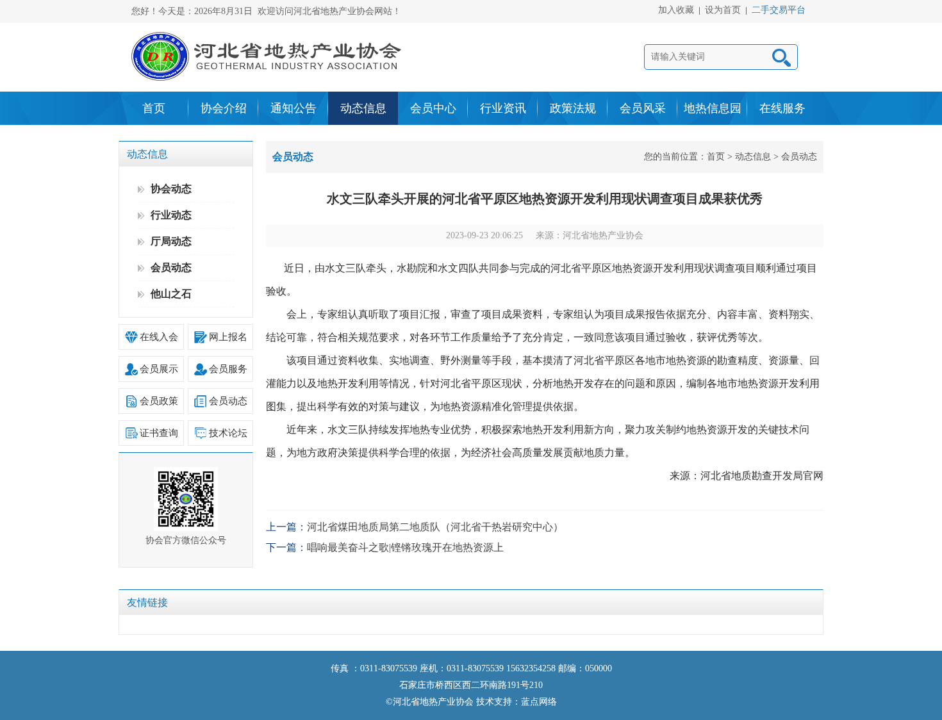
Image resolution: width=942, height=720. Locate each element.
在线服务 (782, 108)
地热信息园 (712, 108)
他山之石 (171, 293)
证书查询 (159, 433)
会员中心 (433, 108)
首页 (153, 108)
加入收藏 (676, 11)
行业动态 (171, 214)
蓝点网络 (539, 702)
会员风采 (643, 108)
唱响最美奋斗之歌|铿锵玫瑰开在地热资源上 (405, 547)
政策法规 (573, 108)
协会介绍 (224, 108)
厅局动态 (171, 241)
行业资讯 (503, 108)
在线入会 (159, 337)
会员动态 (171, 267)
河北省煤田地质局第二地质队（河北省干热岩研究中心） (435, 526)
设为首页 (723, 11)
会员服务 (228, 369)
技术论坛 (228, 433)
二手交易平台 (779, 11)
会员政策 (159, 401)
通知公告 (293, 108)
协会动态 (171, 188)
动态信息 (363, 108)
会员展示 (159, 369)
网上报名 (228, 337)
